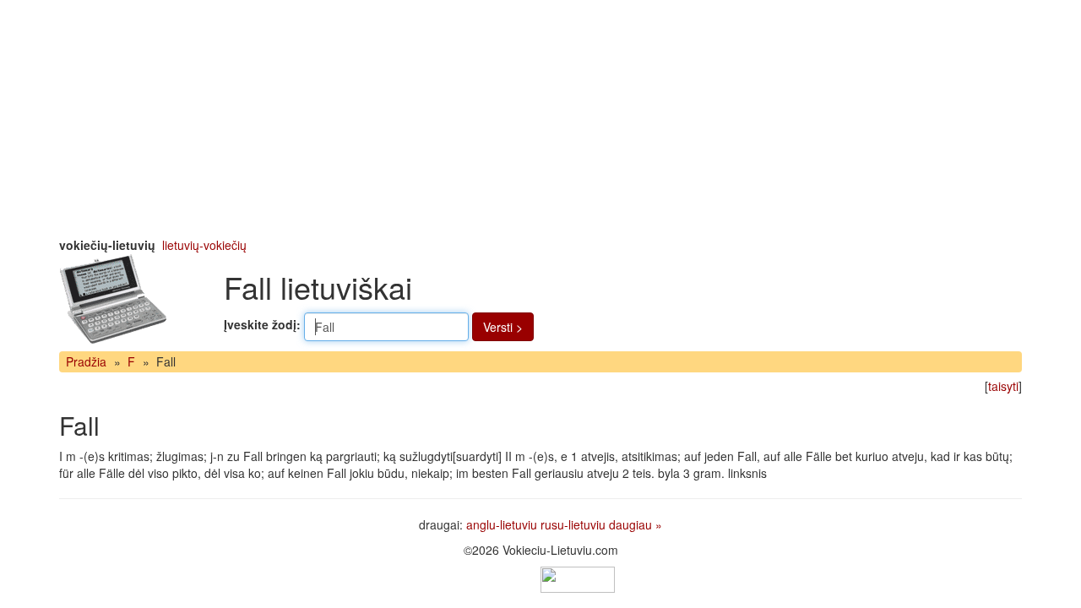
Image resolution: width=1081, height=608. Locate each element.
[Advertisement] (540, 118)
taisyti (1003, 385)
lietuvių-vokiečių (204, 244)
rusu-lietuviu (573, 524)
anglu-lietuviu (501, 524)
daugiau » (635, 524)
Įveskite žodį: (262, 324)
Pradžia (86, 361)
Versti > (503, 326)
